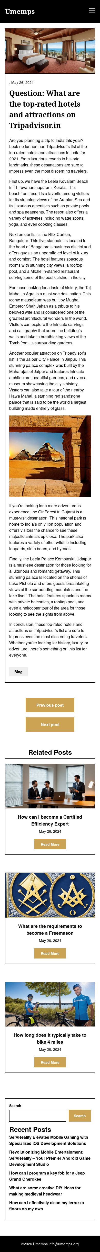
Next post (50, 724)
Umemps (20, 11)
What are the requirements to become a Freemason (50, 929)
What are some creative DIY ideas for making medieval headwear (45, 1191)
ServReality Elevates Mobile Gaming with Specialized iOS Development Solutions (48, 1140)
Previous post (50, 705)
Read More (50, 844)
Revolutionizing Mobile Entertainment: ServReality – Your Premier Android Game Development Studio (50, 1158)
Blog (18, 671)
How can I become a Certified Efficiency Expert (50, 820)
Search (15, 1105)
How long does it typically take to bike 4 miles (50, 1038)
